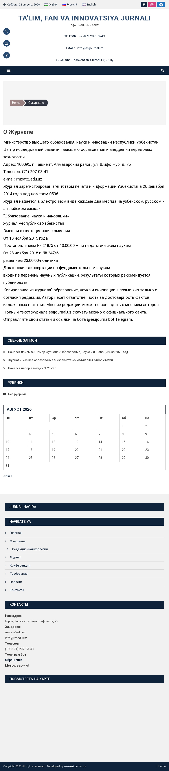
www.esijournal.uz (75, 766)
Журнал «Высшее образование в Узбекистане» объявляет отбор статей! (61, 360)
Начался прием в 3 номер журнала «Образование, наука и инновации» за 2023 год (68, 352)
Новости (16, 582)
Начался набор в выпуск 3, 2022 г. (32, 368)
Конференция (20, 565)
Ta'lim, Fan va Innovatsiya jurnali (84, 18)
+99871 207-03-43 (92, 36)
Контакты (17, 590)
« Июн (7, 476)
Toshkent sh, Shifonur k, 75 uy (92, 60)
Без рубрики (17, 394)
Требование (19, 573)
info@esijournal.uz (90, 48)
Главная (16, 533)
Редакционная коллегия (30, 549)
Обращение (13, 660)
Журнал (15, 557)
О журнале (18, 541)
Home (162, 766)
